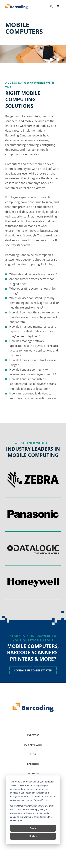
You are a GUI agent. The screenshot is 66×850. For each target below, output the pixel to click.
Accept (33, 828)
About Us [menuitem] (33, 773)
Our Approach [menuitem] (33, 744)
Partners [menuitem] (33, 763)
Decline (33, 836)
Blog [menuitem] (33, 754)
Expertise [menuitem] (33, 735)
